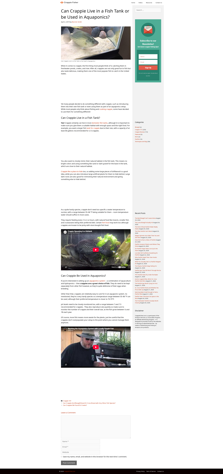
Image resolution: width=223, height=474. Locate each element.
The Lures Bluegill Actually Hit (144, 222)
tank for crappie (93, 128)
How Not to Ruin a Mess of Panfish (145, 240)
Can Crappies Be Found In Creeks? (75, 405)
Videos (141, 2)
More (136, 137)
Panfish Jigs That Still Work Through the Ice (148, 270)
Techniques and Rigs (141, 141)
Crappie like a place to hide (72, 171)
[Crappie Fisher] (69, 2)
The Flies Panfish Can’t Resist (143, 231)
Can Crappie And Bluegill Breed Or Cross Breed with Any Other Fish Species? (89, 403)
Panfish (137, 139)
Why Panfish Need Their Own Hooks (146, 257)
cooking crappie (105, 109)
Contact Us (159, 2)
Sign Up (148, 67)
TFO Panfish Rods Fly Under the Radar (146, 275)
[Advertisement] (96, 90)
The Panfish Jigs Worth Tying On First (146, 283)
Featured (137, 134)
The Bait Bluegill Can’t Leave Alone (145, 218)
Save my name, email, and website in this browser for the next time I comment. (95, 456)
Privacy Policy (140, 471)
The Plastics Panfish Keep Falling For (146, 266)
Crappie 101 (67, 401)
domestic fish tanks (100, 123)
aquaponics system (97, 281)
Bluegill (137, 127)
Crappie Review (139, 132)
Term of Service (151, 471)
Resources (149, 2)
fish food (105, 222)
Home (133, 2)
